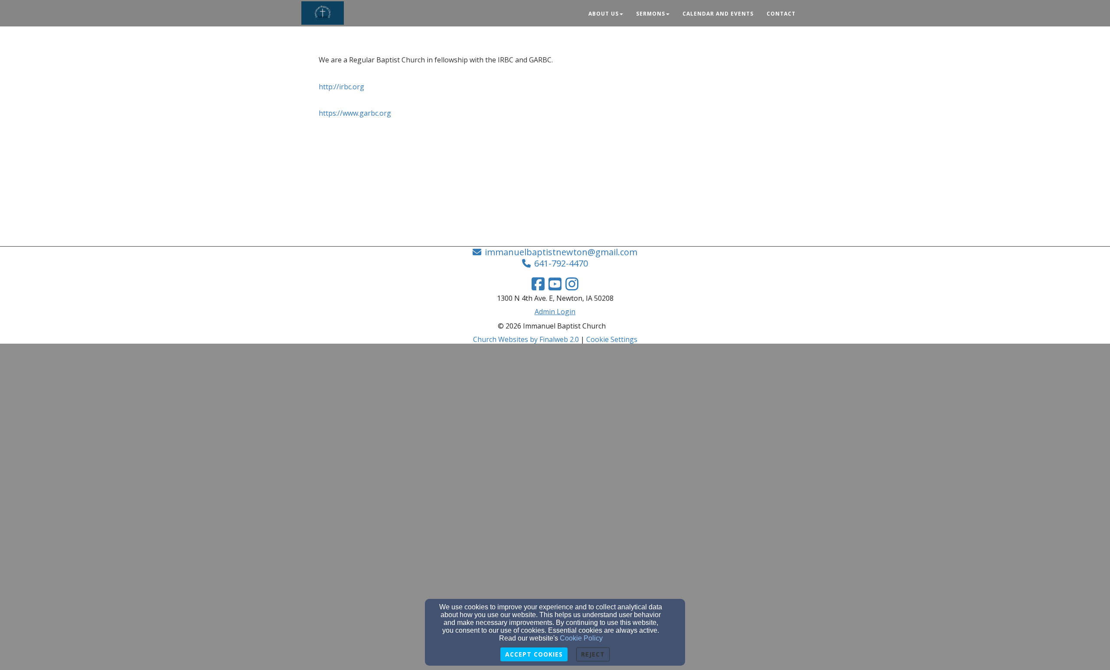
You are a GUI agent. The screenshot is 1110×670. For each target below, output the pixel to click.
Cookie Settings (611, 339)
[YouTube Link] (555, 284)
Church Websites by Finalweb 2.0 (526, 339)
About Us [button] (603, 13)
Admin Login (555, 311)
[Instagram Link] (571, 284)
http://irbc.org (341, 86)
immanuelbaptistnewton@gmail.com (561, 252)
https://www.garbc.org (355, 113)
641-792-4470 (561, 263)
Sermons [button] (650, 13)
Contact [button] (781, 13)
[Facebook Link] (538, 284)
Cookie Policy (581, 638)
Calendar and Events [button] (718, 13)
